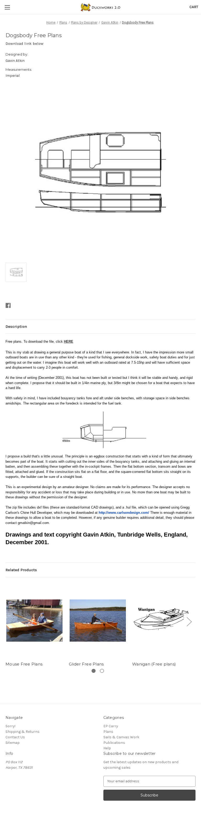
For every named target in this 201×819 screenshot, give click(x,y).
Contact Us (15, 737)
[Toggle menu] (7, 7)
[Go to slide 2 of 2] (102, 671)
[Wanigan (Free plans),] (161, 620)
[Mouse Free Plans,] (34, 620)
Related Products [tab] (21, 569)
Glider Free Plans (86, 664)
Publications (114, 742)
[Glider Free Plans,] (98, 620)
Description (16, 326)
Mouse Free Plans (23, 664)
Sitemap (12, 742)
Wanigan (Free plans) (154, 664)
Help (107, 748)
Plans (108, 731)
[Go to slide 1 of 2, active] (94, 671)
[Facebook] (8, 305)
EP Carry (110, 726)
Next (189, 622)
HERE (68, 341)
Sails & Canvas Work (121, 737)
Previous (7, 622)
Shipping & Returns (22, 731)
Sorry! (10, 726)
